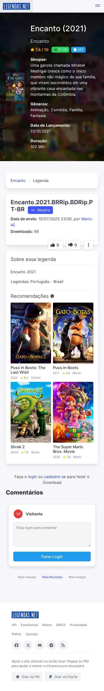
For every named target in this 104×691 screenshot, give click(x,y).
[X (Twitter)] (28, 645)
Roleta (47, 625)
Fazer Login (52, 556)
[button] (98, 6)
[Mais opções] (88, 245)
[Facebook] (16, 645)
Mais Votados (27, 577)
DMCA (61, 625)
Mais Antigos (77, 577)
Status (16, 634)
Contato (32, 634)
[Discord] (40, 645)
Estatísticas (29, 625)
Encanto (18, 180)
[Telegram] (51, 645)
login (32, 476)
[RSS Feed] (63, 645)
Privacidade (78, 625)
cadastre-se (55, 476)
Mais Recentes (52, 577)
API (14, 625)
